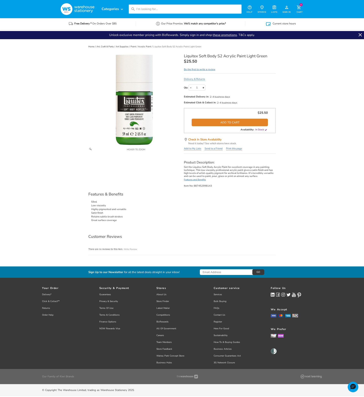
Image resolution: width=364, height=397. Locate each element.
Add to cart (229, 122)
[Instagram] (283, 295)
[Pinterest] (299, 295)
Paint (133, 46)
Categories (113, 9)
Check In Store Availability (205, 139)
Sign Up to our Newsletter (105, 272)
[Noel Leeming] (311, 377)
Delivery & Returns (194, 79)
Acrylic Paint (145, 46)
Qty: (186, 87)
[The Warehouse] (187, 377)
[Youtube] (294, 295)
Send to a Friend (214, 148)
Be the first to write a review (199, 69)
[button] (353, 387)
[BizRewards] (273, 335)
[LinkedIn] (273, 295)
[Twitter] (288, 294)
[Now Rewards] (281, 336)
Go (258, 272)
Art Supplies (122, 46)
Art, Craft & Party (105, 46)
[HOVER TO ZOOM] (134, 100)
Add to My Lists (192, 148)
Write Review (130, 249)
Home (91, 46)
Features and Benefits (195, 179)
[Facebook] (278, 295)
